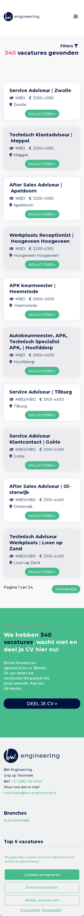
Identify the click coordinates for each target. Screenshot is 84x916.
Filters (67, 46)
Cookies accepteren (42, 874)
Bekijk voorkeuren (42, 900)
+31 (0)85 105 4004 (26, 781)
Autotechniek (16, 820)
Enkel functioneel (42, 887)
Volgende (66, 589)
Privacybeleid (30, 910)
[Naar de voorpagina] (21, 16)
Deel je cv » (42, 703)
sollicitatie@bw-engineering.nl (30, 793)
